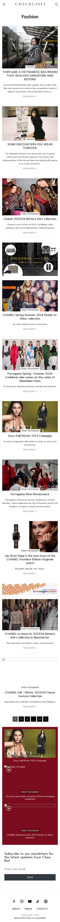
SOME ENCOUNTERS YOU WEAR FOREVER (30, 146)
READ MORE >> (30, 96)
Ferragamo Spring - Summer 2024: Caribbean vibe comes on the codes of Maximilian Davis (30, 377)
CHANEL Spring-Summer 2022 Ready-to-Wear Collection (30, 836)
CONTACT (42, 909)
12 (39, 719)
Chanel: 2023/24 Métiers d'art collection (30, 219)
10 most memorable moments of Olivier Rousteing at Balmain (30, 797)
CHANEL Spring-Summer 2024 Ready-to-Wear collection (30, 316)
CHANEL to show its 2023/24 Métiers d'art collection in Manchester (30, 635)
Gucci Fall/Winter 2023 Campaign (30, 435)
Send (30, 877)
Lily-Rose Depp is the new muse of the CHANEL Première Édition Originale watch (30, 559)
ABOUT (16, 909)
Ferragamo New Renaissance (30, 494)
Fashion (30, 67)
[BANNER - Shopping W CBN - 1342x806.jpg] (30, 259)
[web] (30, 589)
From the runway (30, 214)
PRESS (28, 909)
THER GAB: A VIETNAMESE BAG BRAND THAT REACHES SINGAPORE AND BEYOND (30, 75)
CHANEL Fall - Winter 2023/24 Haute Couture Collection (30, 694)
